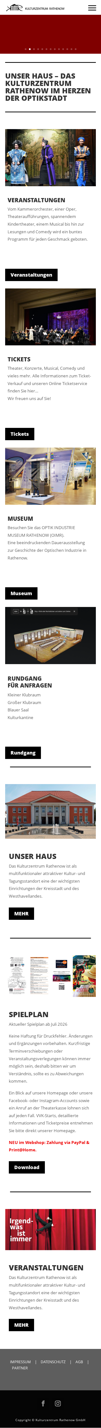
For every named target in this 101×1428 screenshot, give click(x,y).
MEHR (21, 913)
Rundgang (23, 752)
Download (26, 1167)
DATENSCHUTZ (53, 1361)
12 (71, 49)
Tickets (20, 434)
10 (63, 49)
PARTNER (20, 1367)
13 (75, 49)
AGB (79, 1361)
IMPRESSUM (20, 1361)
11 (67, 49)
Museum (21, 593)
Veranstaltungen (31, 274)
